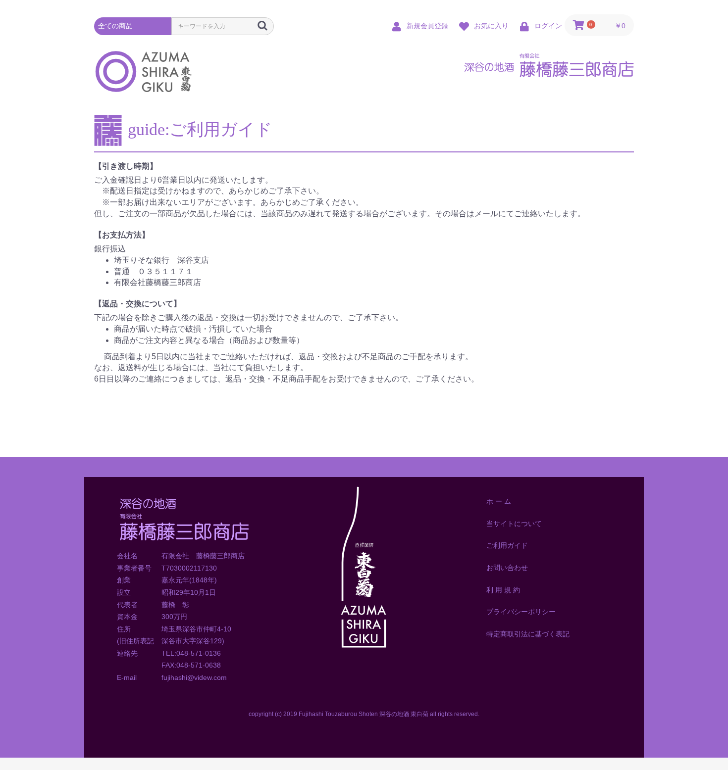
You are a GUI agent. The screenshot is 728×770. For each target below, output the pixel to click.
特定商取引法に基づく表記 (528, 634)
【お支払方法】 (122, 235)
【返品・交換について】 (137, 303)
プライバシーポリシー (521, 612)
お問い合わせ (507, 568)
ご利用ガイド (507, 545)
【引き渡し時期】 (125, 166)
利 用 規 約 (503, 590)
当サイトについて (514, 524)
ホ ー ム (498, 501)
